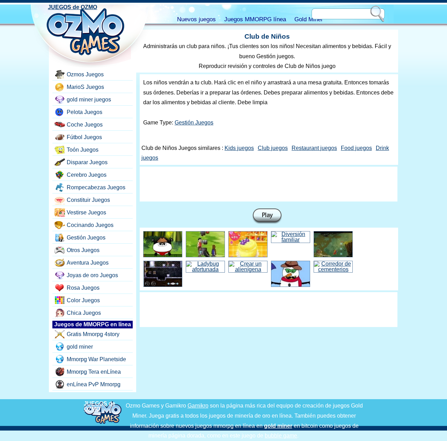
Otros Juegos (83, 250)
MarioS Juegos (85, 87)
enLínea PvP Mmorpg (93, 384)
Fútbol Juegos (84, 137)
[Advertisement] (268, 184)
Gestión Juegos (194, 123)
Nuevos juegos (196, 19)
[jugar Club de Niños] (267, 216)
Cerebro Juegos (87, 175)
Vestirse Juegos (86, 212)
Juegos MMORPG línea (255, 19)
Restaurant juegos (314, 148)
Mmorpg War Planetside (96, 359)
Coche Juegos (85, 125)
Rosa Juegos (83, 288)
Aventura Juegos (88, 263)
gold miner (80, 347)
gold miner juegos (89, 99)
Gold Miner (308, 19)
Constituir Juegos (88, 200)
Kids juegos (239, 148)
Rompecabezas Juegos (96, 187)
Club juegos (273, 148)
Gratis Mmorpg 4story (93, 334)
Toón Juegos (82, 150)
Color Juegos (83, 300)
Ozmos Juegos (85, 74)
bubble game (281, 436)
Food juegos (356, 148)
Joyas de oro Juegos (92, 275)
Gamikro (198, 406)
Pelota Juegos (84, 112)
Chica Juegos (84, 313)
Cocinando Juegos (90, 225)
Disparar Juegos (87, 162)
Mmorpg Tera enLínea (94, 372)
